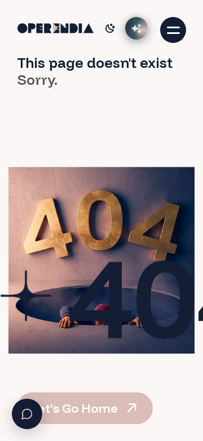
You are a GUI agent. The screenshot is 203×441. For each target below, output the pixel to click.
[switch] (110, 28)
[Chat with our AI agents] (136, 28)
